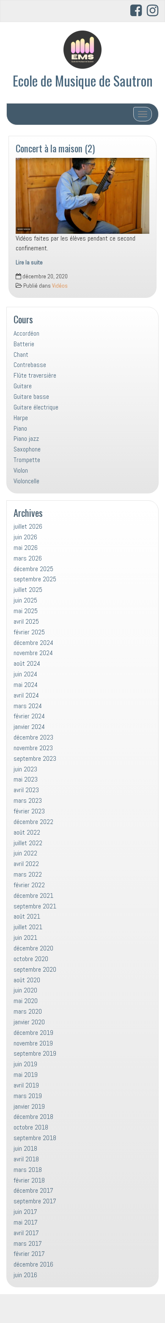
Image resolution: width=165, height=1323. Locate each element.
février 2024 (29, 716)
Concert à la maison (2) (55, 148)
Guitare (23, 385)
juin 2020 (25, 990)
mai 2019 (26, 1074)
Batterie (24, 343)
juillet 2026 (28, 526)
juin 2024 (25, 674)
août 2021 (27, 916)
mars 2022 (28, 874)
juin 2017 (25, 1211)
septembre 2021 (35, 906)
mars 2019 (28, 1095)
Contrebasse (30, 364)
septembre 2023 (35, 758)
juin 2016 (25, 1274)
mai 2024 (26, 684)
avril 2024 (26, 695)
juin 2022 (25, 853)
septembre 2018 (35, 1137)
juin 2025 (25, 600)
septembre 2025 (35, 579)
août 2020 (27, 979)
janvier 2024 (29, 726)
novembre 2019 (33, 1043)
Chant (21, 354)
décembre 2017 (33, 1190)
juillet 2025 (28, 589)
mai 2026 (26, 547)
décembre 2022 (33, 821)
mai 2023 (26, 779)
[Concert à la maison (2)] (82, 196)
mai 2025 (26, 610)
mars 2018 (28, 1169)
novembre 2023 (33, 747)
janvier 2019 (29, 1106)
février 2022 (29, 884)
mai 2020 (26, 1000)
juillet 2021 (28, 926)
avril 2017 (26, 1232)
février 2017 (29, 1253)
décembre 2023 (33, 737)
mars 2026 (28, 558)
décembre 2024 (33, 642)
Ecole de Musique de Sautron (83, 80)
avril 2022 (26, 863)
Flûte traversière (35, 375)
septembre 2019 (35, 1053)
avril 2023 (26, 789)
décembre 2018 (33, 1116)
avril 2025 (26, 621)
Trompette (27, 459)
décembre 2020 (33, 948)
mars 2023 (28, 800)
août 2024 (27, 663)
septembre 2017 (35, 1201)
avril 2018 (26, 1159)
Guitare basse (31, 396)
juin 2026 (25, 537)
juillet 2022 (28, 842)
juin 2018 (25, 1148)
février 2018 (29, 1180)
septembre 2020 (35, 969)
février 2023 (29, 811)
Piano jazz (26, 438)
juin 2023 (25, 769)
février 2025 (29, 632)
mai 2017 (26, 1222)
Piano (20, 428)
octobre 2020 (31, 958)
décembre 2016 (33, 1264)
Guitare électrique (36, 407)
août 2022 (27, 832)
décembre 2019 (33, 1032)
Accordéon (26, 333)
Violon (21, 470)
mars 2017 (28, 1243)
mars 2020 (28, 1011)
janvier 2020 (29, 1021)
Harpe (21, 417)
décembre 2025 (33, 568)
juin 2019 (25, 1064)
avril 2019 (26, 1085)
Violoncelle (26, 481)
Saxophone (27, 449)
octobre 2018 (31, 1127)
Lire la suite (29, 262)
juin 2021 (25, 937)
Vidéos (60, 285)
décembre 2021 (33, 895)
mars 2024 (28, 705)
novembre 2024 (33, 652)
